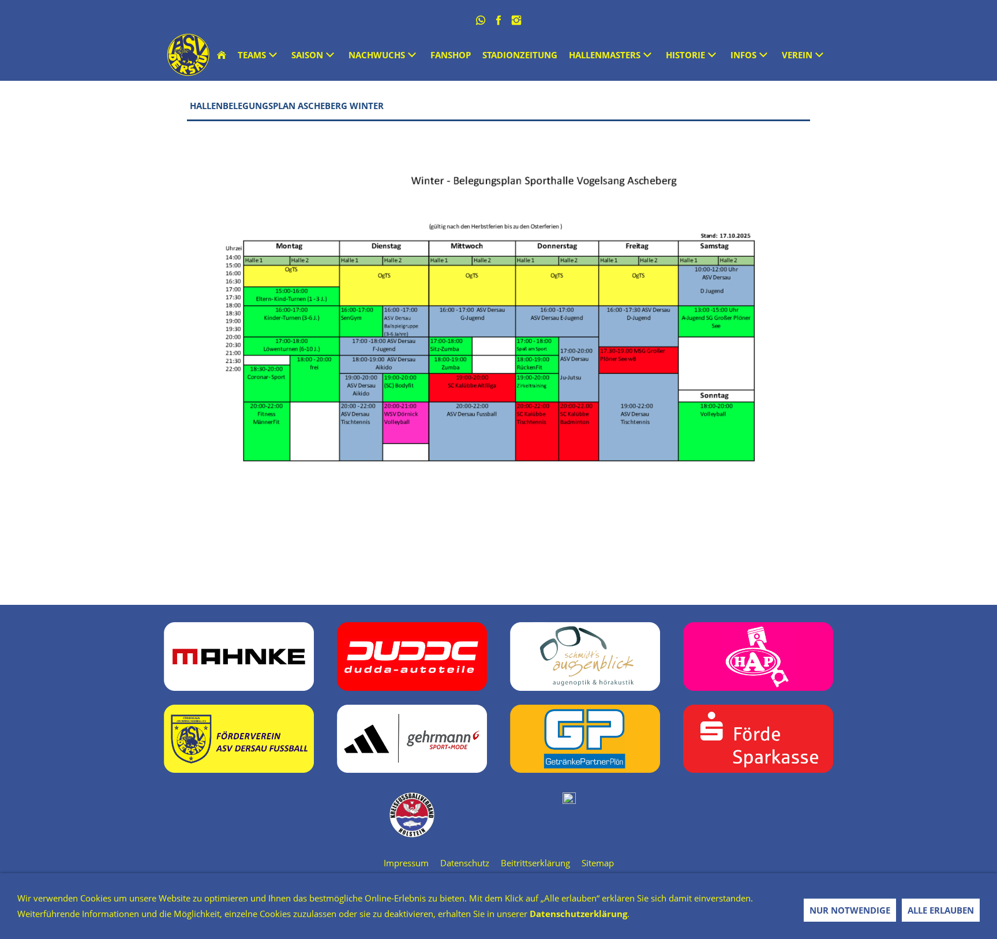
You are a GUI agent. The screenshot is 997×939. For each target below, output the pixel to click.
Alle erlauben (941, 910)
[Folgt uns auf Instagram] (517, 20)
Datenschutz (464, 863)
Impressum (406, 863)
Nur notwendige (849, 910)
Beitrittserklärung (535, 863)
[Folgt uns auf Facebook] (499, 20)
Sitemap (598, 863)
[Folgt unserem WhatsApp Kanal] (481, 20)
